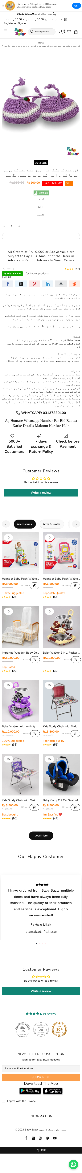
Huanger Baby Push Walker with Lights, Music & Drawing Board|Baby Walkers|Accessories (20, 579)
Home (41, 43)
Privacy (31, 1101)
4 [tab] (45, 943)
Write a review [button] (41, 493)
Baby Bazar (20, 31)
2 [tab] (39, 943)
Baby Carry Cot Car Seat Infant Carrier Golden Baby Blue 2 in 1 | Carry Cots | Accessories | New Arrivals (61, 800)
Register (9, 23)
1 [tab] (36, 943)
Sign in (22, 23)
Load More (41, 835)
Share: (6, 277)
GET (76, 5)
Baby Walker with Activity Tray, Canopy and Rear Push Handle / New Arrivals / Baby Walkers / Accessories (20, 726)
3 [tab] (42, 943)
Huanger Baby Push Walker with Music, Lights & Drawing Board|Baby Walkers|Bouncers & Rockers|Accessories (61, 579)
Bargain (43, 193)
